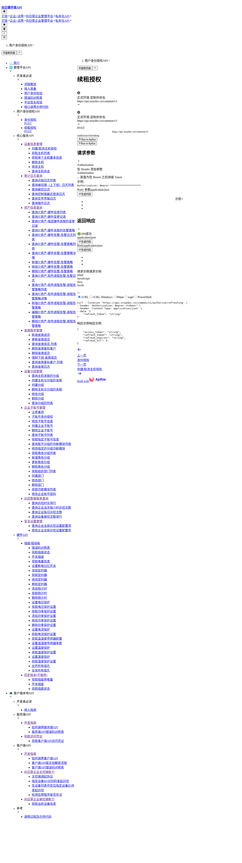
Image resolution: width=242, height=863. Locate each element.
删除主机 (38, 162)
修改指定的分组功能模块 (48, 448)
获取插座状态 (41, 552)
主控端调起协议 (42, 776)
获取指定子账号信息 (45, 439)
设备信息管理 (33, 144)
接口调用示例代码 (36, 107)
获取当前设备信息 (44, 803)
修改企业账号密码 (44, 494)
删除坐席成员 (41, 353)
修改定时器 (39, 579)
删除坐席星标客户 (44, 348)
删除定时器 (39, 584)
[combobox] (94, 89)
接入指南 (30, 709)
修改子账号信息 (42, 421)
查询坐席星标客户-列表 (47, 362)
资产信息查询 (33, 207)
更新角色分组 (41, 462)
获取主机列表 (41, 153)
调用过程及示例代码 (37, 816)
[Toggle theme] (4, 11)
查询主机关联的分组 (45, 375)
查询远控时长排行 (44, 503)
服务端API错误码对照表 (48, 731)
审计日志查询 (33, 175)
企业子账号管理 (34, 407)
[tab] (158, 231)
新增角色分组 (41, 457)
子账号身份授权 (42, 416)
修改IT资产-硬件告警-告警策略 (52, 266)
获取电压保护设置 (44, 606)
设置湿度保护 (41, 656)
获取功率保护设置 (44, 611)
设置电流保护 (41, 629)
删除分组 (38, 398)
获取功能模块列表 (44, 489)
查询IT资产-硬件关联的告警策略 (53, 230)
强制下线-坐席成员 (44, 357)
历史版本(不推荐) (35, 675)
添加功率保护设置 (44, 616)
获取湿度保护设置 (44, 661)
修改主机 (38, 166)
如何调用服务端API (45, 727)
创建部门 (38, 475)
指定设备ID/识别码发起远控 (50, 781)
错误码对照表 (33, 97)
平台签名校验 (33, 102)
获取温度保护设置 (44, 652)
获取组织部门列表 (44, 471)
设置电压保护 (41, 602)
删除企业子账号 (42, 430)
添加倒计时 (39, 588)
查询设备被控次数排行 (47, 516)
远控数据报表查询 (36, 498)
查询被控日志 (41, 189)
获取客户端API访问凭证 (48, 741)
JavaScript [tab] (83, 278)
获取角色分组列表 (44, 453)
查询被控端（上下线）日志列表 (53, 185)
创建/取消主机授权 (44, 148)
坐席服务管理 (33, 330)
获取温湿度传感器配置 (47, 638)
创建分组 (38, 385)
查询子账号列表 (42, 435)
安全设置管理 (33, 521)
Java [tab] (79, 282)
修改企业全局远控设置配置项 (51, 530)
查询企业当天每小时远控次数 (51, 507)
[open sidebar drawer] (4, 37)
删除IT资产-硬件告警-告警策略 (52, 271)
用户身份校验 (33, 93)
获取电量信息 (41, 561)
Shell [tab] (80, 275)
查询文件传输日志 (44, 198)
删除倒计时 (39, 597)
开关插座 (38, 556)
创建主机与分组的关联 (47, 380)
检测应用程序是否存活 (47, 794)
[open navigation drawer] (4, 33)
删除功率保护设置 (44, 625)
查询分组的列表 (42, 403)
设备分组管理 (33, 371)
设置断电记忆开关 (44, 566)
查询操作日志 (41, 203)
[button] (158, 163)
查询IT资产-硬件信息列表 (49, 212)
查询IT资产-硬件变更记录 (49, 216)
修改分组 (38, 394)
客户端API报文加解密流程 (49, 763)
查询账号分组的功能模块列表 (51, 444)
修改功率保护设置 (44, 620)
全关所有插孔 (41, 670)
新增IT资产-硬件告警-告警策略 (52, 262)
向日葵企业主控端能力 (39, 772)
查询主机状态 (41, 171)
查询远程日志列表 (44, 180)
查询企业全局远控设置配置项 (51, 525)
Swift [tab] (80, 285)
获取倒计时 (39, 593)
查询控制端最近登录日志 (48, 194)
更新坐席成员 (41, 339)
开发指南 (30, 722)
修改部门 (38, 480)
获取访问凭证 (33, 736)
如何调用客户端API (45, 758)
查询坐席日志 (41, 366)
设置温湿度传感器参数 (47, 643)
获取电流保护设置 (44, 634)
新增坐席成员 (41, 335)
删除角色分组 (41, 466)
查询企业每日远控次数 (47, 512)
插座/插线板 (32, 543)
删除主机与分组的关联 (47, 389)
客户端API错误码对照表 (48, 767)
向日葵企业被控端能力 (39, 799)
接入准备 (30, 88)
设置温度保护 (41, 647)
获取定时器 (39, 575)
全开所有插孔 (41, 666)
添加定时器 (39, 570)
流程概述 (30, 84)
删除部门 (38, 485)
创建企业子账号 (42, 425)
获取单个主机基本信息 (47, 157)
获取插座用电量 (42, 679)
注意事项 (38, 412)
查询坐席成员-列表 (44, 344)
